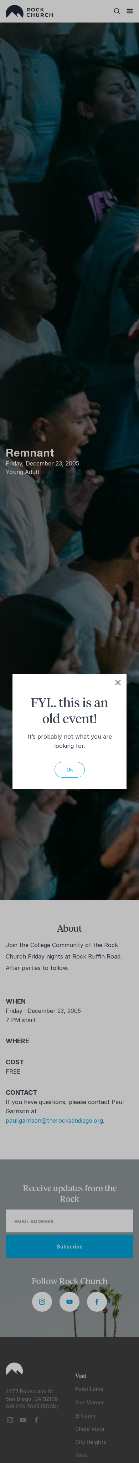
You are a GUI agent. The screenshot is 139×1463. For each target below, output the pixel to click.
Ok (69, 770)
